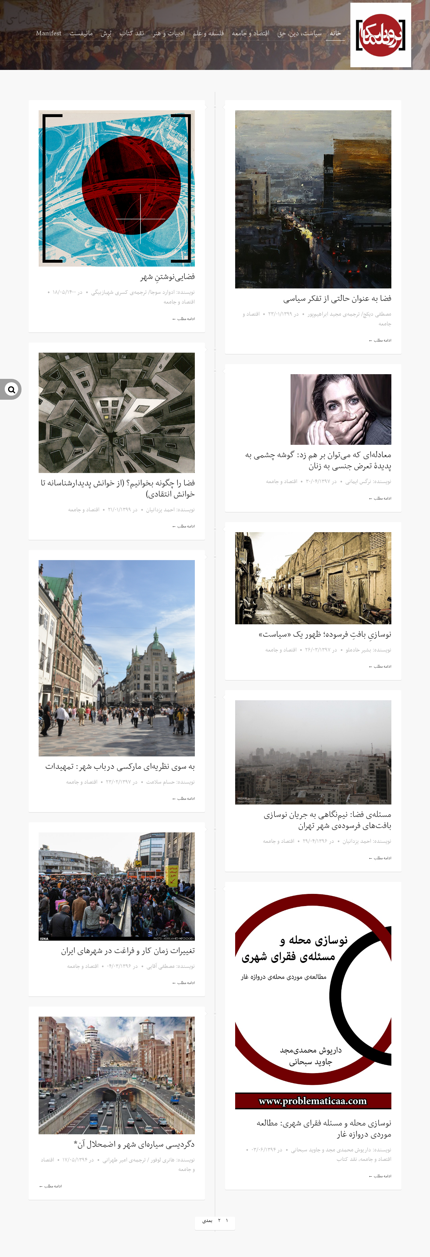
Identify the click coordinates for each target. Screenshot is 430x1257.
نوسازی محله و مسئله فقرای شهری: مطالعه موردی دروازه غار (324, 1129)
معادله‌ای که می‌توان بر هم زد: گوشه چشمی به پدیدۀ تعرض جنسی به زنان (318, 460)
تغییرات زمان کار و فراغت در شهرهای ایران (128, 951)
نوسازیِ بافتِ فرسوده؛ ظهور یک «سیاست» (325, 635)
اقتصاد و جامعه (250, 33)
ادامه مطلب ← (183, 319)
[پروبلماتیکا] (380, 35)
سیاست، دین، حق (299, 33)
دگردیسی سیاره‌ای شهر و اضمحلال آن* (134, 1145)
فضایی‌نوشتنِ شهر (167, 277)
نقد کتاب (132, 33)
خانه (335, 33)
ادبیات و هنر (168, 33)
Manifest (48, 33)
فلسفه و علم (208, 33)
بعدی (207, 1220)
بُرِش (106, 33)
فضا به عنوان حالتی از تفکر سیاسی (337, 299)
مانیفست (81, 33)
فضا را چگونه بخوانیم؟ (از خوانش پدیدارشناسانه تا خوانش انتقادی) (118, 489)
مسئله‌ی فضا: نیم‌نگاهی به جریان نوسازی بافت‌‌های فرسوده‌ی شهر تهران (327, 820)
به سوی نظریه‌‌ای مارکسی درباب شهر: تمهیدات (120, 767)
